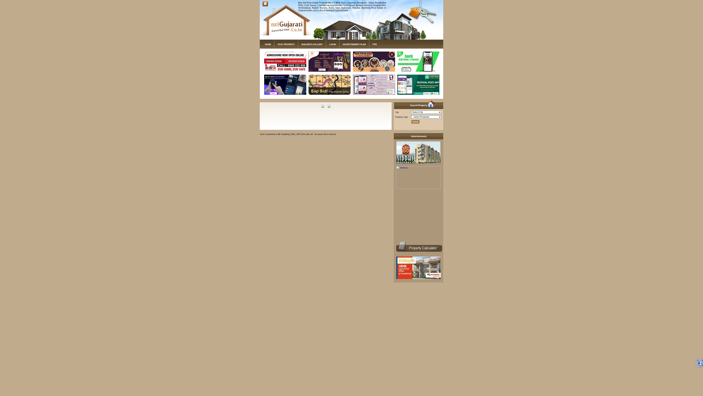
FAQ (375, 44)
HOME (268, 44)
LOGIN (332, 44)
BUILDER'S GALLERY (312, 44)
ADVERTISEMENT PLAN (354, 44)
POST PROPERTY (286, 44)
